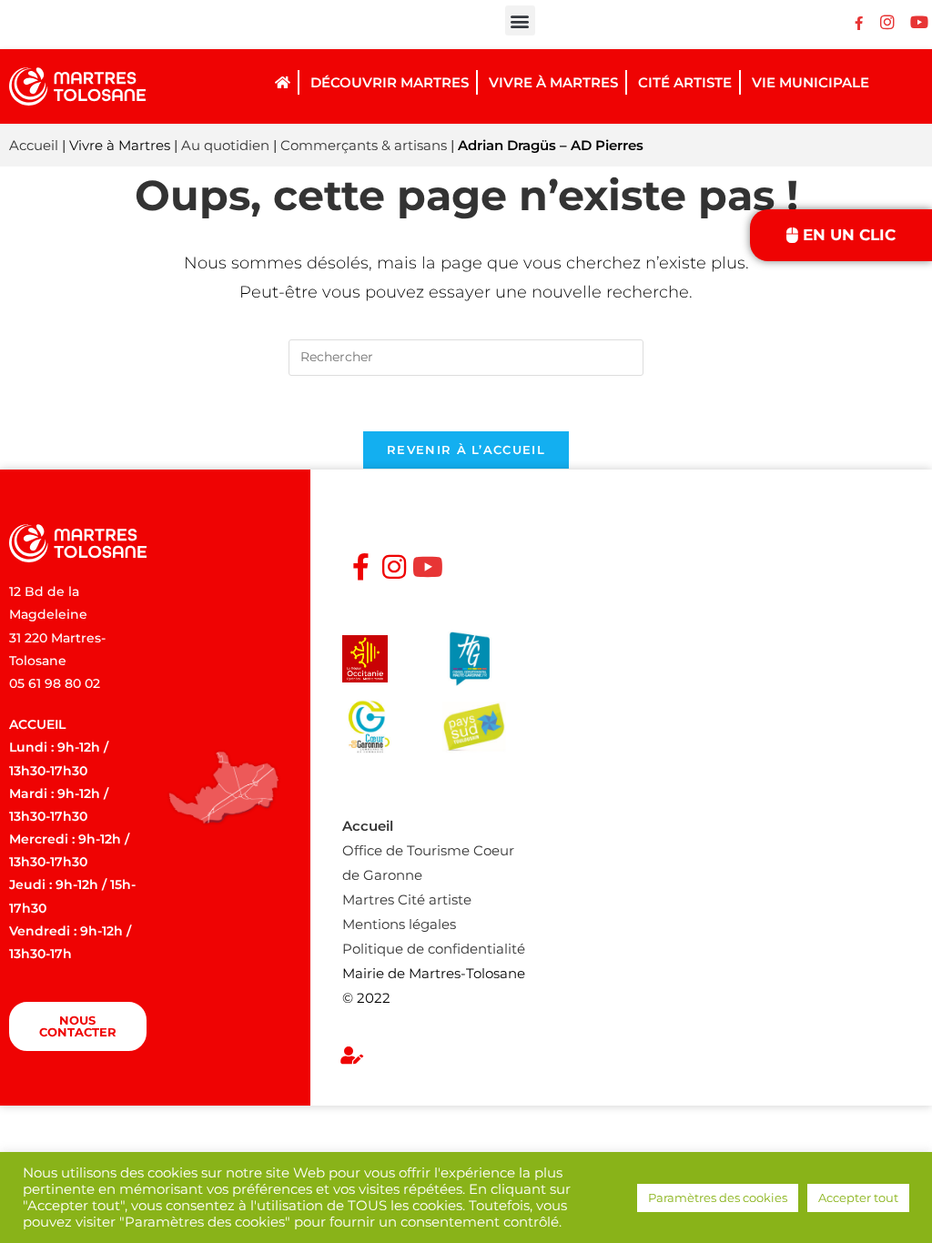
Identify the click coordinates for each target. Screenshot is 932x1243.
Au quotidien (225, 145)
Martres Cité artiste (406, 899)
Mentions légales (399, 924)
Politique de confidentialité (433, 948)
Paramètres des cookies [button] (717, 1197)
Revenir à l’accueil (466, 449)
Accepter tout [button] (858, 1197)
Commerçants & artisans (363, 145)
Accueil (33, 145)
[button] (520, 20)
